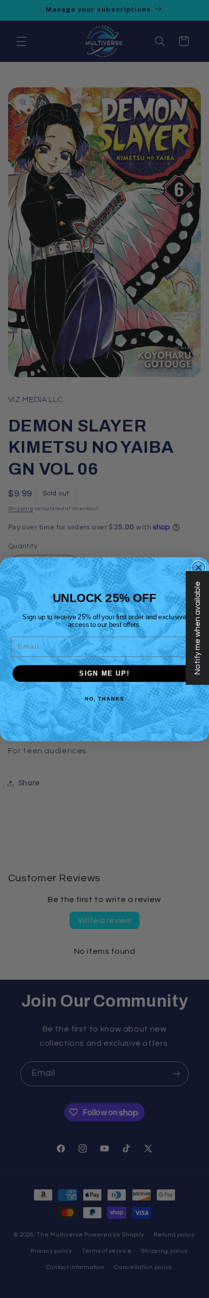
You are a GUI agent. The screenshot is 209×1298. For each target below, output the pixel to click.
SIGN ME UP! (104, 673)
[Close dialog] (198, 567)
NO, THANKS (104, 698)
